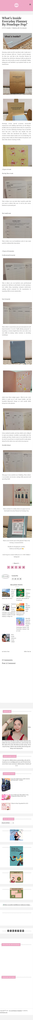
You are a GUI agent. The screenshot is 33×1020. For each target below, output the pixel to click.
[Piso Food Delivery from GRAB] (6, 638)
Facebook (23, 60)
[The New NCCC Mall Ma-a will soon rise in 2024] (6, 593)
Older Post (26, 651)
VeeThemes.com (3, 1012)
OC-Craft (11, 1010)
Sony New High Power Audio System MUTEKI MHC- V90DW (20, 779)
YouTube (13, 62)
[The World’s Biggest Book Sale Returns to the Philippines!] (20, 607)
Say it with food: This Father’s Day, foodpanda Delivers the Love (20, 795)
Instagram (5, 62)
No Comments (23, 28)
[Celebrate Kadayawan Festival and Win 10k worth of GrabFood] (20, 593)
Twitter (29, 60)
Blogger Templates (17, 1010)
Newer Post (6, 651)
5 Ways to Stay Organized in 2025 (19, 803)
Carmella (9, 28)
